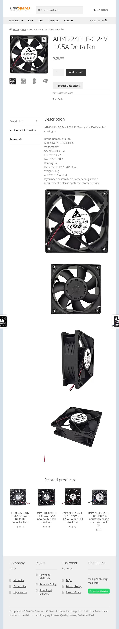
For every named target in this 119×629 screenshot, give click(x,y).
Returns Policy (48, 584)
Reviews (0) (15, 139)
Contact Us (19, 586)
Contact (68, 20)
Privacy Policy (74, 586)
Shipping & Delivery (46, 592)
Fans (30, 20)
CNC (41, 20)
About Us (18, 580)
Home (16, 29)
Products (14, 20)
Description (16, 121)
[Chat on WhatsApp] (99, 591)
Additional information (22, 130)
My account (102, 10)
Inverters (54, 20)
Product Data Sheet (68, 85)
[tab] (24, 121)
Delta (60, 99)
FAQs (69, 580)
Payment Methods (45, 576)
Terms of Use (73, 592)
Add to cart (75, 72)
